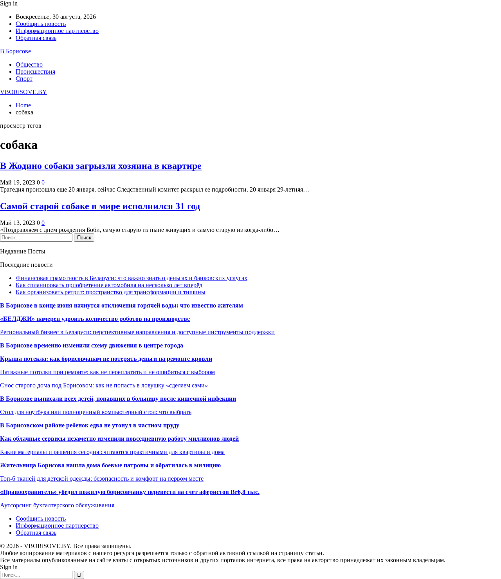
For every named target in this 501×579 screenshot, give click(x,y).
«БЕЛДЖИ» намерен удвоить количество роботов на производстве (95, 318)
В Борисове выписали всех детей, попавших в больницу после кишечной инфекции (118, 398)
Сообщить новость (41, 23)
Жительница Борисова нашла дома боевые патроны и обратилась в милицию (110, 465)
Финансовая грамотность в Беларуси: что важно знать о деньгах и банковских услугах (131, 278)
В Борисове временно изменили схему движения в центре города (91, 345)
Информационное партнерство (57, 30)
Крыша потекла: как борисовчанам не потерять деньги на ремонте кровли (106, 358)
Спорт (24, 78)
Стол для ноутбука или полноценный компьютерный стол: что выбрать (95, 412)
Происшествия (35, 71)
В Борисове (15, 51)
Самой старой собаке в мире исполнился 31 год (100, 206)
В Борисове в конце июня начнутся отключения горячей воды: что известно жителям (121, 305)
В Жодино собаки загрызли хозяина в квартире (101, 166)
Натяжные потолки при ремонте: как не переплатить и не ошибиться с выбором (107, 372)
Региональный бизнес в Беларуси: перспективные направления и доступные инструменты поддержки (137, 332)
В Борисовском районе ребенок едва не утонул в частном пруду (89, 425)
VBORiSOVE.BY (23, 92)
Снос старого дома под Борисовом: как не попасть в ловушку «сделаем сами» (104, 385)
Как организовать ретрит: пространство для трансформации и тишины (110, 292)
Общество (29, 64)
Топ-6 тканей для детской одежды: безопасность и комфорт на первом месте (102, 478)
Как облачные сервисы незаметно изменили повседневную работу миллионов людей (119, 438)
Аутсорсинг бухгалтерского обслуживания (57, 505)
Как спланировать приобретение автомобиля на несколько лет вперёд (109, 285)
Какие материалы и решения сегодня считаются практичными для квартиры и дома (112, 452)
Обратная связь (36, 37)
